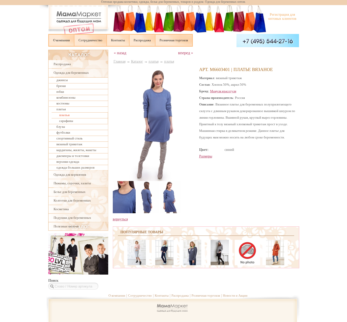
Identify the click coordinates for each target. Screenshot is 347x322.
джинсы (62, 80)
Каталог (137, 61)
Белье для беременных (70, 192)
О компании (61, 40)
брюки (61, 86)
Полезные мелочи (66, 226)
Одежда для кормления (70, 174)
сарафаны (66, 121)
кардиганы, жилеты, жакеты (76, 150)
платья (61, 109)
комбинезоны (65, 97)
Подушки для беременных (72, 218)
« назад (120, 53)
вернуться (120, 219)
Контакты (118, 40)
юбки (60, 92)
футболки (63, 132)
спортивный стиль (69, 138)
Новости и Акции (235, 295)
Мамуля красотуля (223, 91)
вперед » (185, 53)
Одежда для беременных (71, 73)
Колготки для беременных (72, 200)
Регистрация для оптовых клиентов (282, 17)
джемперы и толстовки (72, 156)
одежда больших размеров (75, 167)
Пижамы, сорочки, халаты (72, 183)
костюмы (62, 103)
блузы (60, 127)
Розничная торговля (174, 40)
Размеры (205, 156)
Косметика (61, 209)
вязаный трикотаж (69, 144)
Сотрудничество (90, 40)
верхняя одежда (67, 162)
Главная (119, 61)
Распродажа (142, 40)
